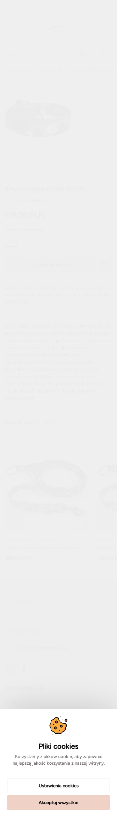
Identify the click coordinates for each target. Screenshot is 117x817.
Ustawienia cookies (59, 785)
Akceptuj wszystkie (58, 802)
